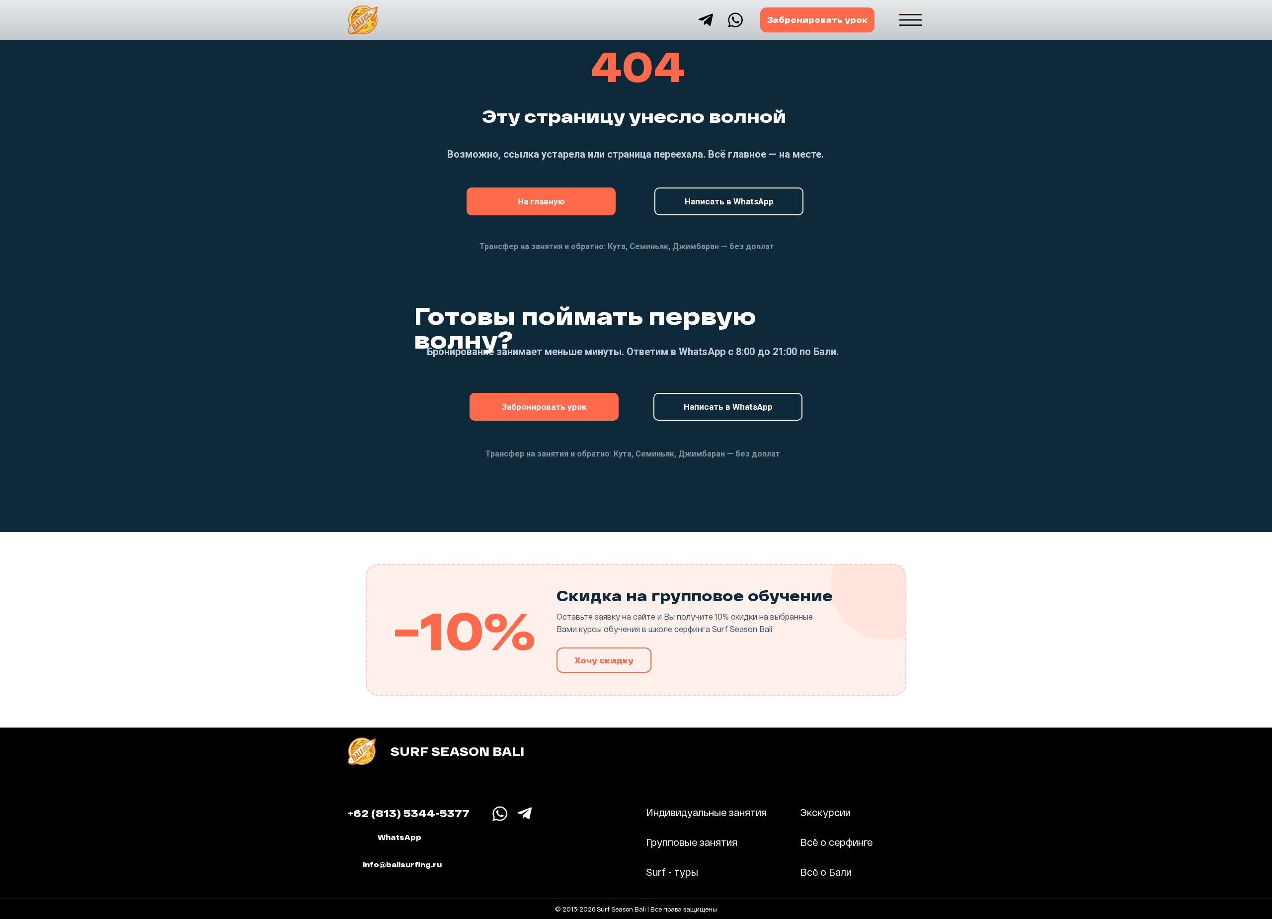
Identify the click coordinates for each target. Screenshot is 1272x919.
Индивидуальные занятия (706, 812)
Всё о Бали (826, 872)
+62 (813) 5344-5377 (409, 813)
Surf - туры (672, 872)
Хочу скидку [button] (604, 660)
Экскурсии (825, 812)
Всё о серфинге (836, 842)
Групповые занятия (691, 842)
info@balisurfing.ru (402, 864)
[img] (910, 20)
